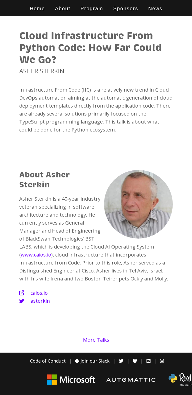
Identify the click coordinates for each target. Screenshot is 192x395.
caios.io (38, 292)
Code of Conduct (48, 361)
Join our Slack (94, 361)
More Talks (96, 339)
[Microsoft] (71, 385)
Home (37, 8)
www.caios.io (36, 254)
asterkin (39, 300)
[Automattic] (131, 381)
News (155, 8)
